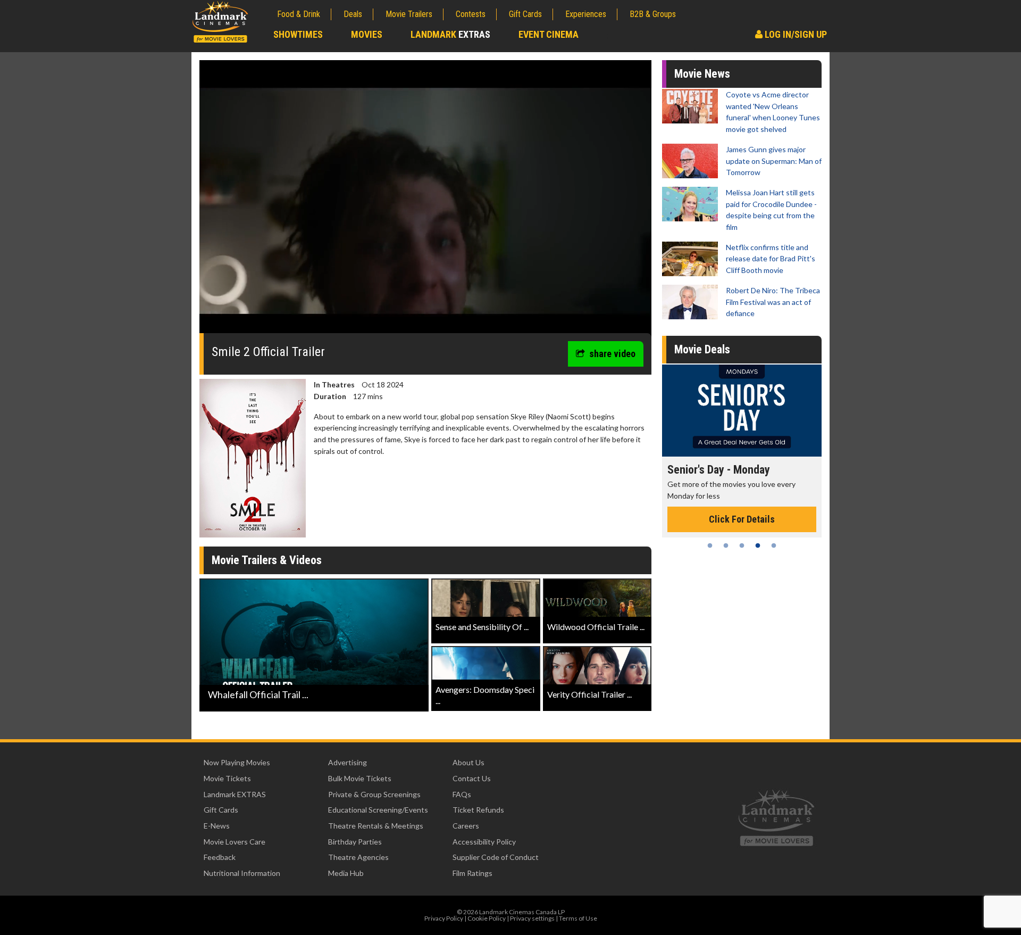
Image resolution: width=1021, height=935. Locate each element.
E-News (217, 825)
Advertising (347, 762)
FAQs (462, 794)
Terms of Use (578, 918)
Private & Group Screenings (374, 794)
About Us (468, 762)
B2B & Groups (653, 14)
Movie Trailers (409, 14)
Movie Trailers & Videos (267, 560)
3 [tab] (742, 545)
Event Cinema (548, 34)
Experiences (585, 14)
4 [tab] (757, 545)
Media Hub (346, 873)
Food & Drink (298, 14)
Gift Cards (525, 14)
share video (612, 353)
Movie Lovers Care (234, 841)
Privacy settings (532, 918)
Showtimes (298, 34)
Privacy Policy (443, 918)
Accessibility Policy (484, 841)
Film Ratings (472, 873)
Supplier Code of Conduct (496, 857)
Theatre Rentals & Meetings (375, 825)
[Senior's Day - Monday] (742, 411)
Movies (366, 34)
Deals (353, 14)
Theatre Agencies (358, 857)
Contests (471, 14)
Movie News (702, 73)
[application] (425, 200)
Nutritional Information (242, 873)
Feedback (220, 857)
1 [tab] (710, 545)
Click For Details (742, 519)
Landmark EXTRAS (235, 794)
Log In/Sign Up (795, 34)
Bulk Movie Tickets (359, 778)
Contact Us (472, 778)
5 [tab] (773, 545)
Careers (466, 825)
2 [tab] (726, 545)
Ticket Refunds (478, 809)
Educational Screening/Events (378, 809)
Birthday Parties (355, 841)
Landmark (450, 34)
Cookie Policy (486, 918)
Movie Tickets (227, 778)
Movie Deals (702, 349)
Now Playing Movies (237, 762)
